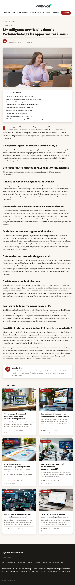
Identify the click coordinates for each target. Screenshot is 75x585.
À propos (55, 12)
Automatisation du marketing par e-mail (19, 110)
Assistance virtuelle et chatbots (17, 113)
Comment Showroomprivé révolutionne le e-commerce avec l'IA (52, 466)
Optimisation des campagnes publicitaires (20, 107)
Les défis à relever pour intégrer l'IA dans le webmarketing (25, 119)
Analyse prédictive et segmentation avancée (20, 102)
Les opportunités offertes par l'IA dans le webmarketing (24, 99)
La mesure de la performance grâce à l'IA (19, 116)
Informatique (35, 12)
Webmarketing (22, 12)
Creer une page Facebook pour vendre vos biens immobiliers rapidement (15, 416)
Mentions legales (54, 562)
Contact (65, 13)
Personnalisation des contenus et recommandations (23, 105)
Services (46, 12)
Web (13, 12)
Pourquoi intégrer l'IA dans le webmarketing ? (21, 96)
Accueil (7, 12)
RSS (62, 562)
